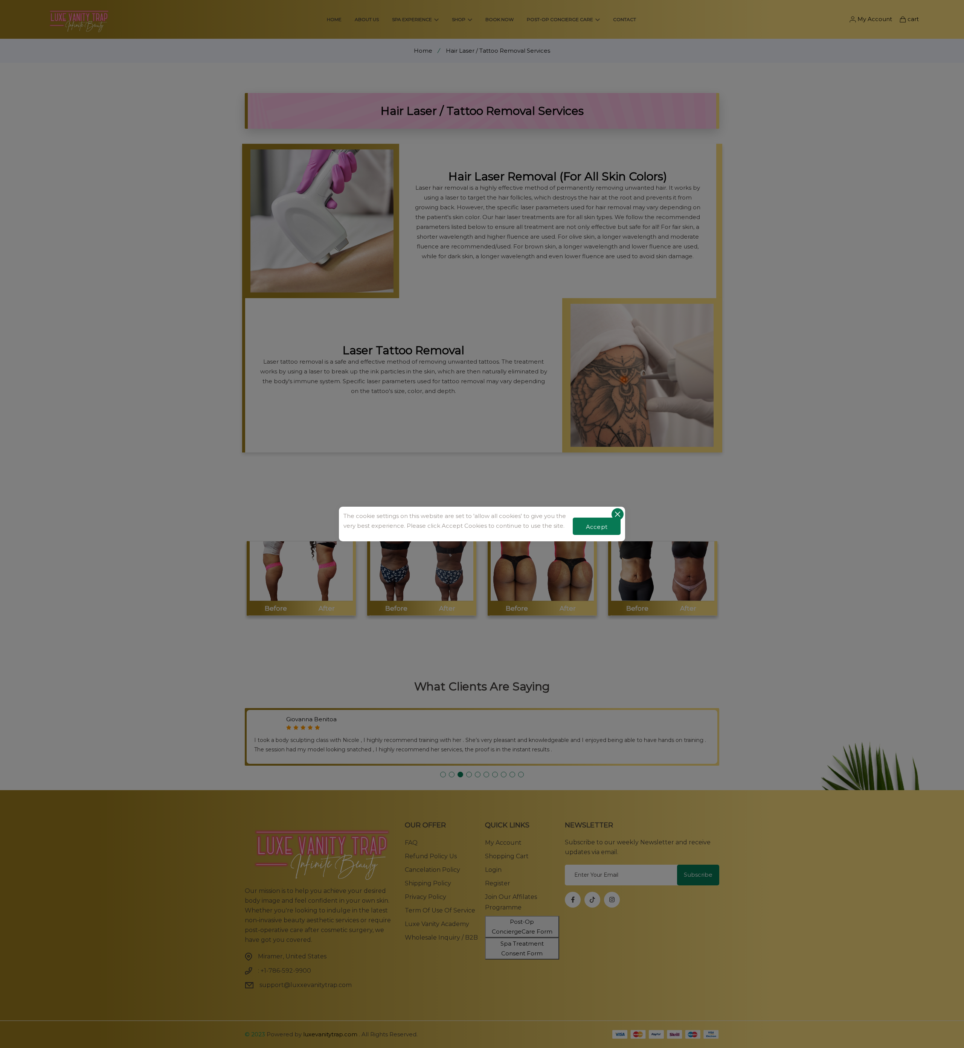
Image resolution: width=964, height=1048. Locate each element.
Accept (596, 526)
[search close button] (618, 514)
